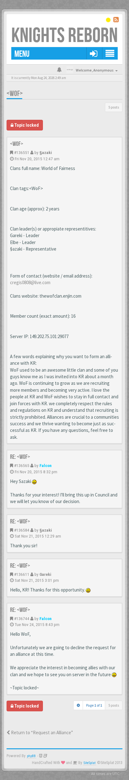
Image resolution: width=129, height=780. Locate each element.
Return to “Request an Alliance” (41, 732)
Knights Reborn (64, 36)
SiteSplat (89, 763)
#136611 (21, 574)
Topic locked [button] (26, 125)
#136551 (21, 152)
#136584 (21, 530)
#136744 (21, 618)
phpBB (31, 756)
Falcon (45, 465)
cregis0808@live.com (30, 282)
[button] (93, 53)
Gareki (45, 574)
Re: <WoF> (20, 457)
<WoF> (15, 93)
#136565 (21, 465)
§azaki (45, 152)
